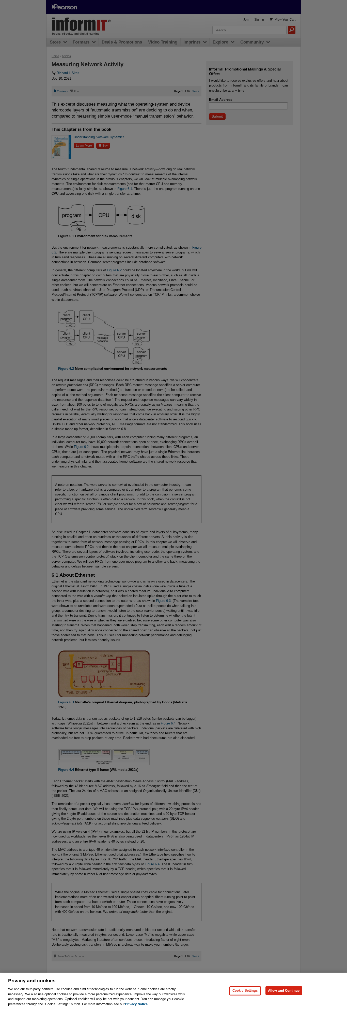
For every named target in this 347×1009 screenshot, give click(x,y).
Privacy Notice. (137, 1004)
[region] (173, 991)
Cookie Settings (245, 990)
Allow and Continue (283, 990)
